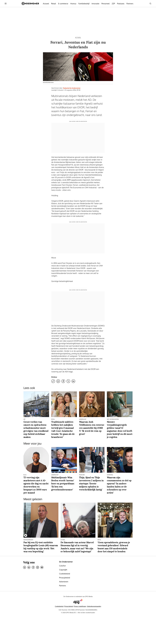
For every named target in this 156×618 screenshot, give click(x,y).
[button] (80, 606)
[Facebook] (33, 567)
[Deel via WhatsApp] (58, 381)
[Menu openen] (5, 3)
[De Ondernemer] (30, 3)
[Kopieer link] (53, 381)
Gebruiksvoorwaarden (94, 606)
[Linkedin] (28, 567)
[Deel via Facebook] (63, 381)
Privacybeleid (68, 606)
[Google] (24, 567)
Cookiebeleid (59, 606)
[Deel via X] (68, 381)
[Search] (150, 3)
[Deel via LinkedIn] (73, 381)
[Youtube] (41, 567)
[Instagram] (37, 567)
